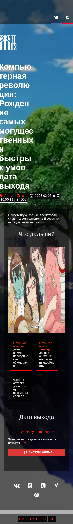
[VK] (56, 18)
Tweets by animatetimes (36, 432)
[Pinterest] (67, 18)
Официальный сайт (20, 344)
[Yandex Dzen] (56, 486)
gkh (23, 196)
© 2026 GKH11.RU (32, 519)
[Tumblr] (43, 486)
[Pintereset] (36, 495)
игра (24, 443)
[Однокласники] (30, 486)
